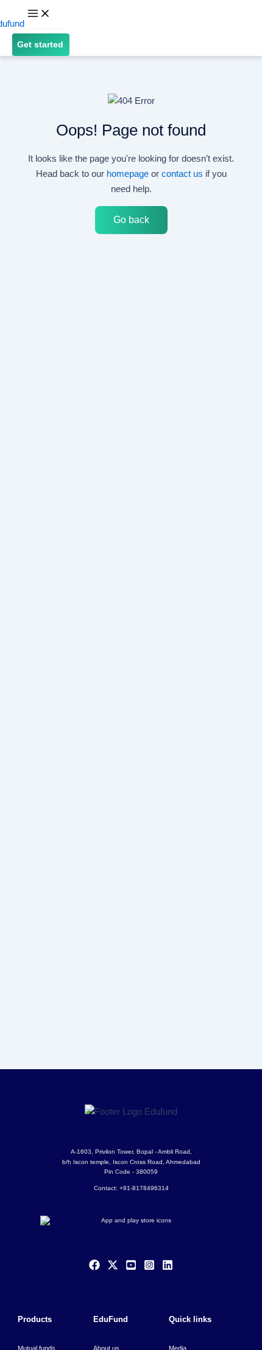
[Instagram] (149, 1267)
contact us (182, 173)
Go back (131, 220)
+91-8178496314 (144, 1188)
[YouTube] (131, 1267)
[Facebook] (94, 1267)
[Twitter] (112, 1267)
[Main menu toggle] (39, 14)
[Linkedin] (167, 1267)
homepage (128, 173)
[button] (40, 45)
